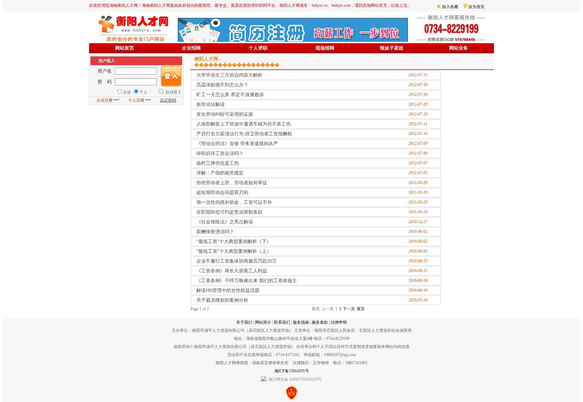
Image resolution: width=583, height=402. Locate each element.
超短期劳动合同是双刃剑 (222, 192)
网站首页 (124, 48)
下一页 (349, 308)
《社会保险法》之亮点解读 (224, 221)
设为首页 (476, 6)
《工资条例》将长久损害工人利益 (231, 270)
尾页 (361, 308)
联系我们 (282, 322)
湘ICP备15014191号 (291, 371)
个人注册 (136, 100)
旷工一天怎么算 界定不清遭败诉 (230, 94)
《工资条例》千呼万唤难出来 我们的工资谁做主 (246, 280)
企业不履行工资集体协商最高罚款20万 (236, 261)
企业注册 (104, 100)
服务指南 (301, 322)
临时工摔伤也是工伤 (217, 163)
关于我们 (244, 322)
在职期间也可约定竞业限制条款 (229, 212)
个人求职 (258, 48)
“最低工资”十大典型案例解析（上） (233, 251)
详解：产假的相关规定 (220, 173)
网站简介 (263, 322)
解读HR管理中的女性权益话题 (227, 290)
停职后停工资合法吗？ (220, 153)
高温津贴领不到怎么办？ (222, 84)
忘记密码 (168, 100)
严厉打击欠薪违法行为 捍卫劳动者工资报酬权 (244, 133)
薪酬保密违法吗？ (215, 231)
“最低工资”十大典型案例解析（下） (233, 241)
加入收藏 (450, 6)
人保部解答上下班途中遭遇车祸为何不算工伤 (243, 124)
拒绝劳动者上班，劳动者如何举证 (231, 182)
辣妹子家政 (392, 48)
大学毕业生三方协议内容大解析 (229, 75)
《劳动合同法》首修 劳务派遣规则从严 (237, 143)
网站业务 (458, 48)
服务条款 (320, 322)
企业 (127, 92)
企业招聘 (191, 48)
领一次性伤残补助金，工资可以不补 (234, 202)
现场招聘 (324, 48)
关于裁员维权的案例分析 (222, 300)
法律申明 (339, 322)
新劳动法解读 (210, 104)
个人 (143, 92)
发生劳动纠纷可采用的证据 (224, 114)
